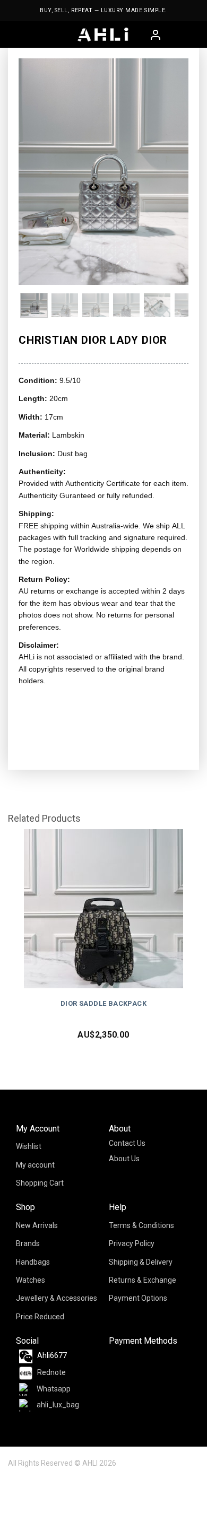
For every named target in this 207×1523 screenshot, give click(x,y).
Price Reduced (40, 1316)
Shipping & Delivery (140, 1262)
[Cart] (169, 34)
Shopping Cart (40, 1183)
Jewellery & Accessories (56, 1298)
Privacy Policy (131, 1243)
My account (35, 1165)
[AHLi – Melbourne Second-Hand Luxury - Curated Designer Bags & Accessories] (103, 34)
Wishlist (28, 1146)
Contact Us (127, 1143)
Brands (28, 1243)
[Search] (186, 34)
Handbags (33, 1262)
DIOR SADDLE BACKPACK (103, 1003)
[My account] (156, 36)
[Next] (171, 171)
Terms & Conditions (141, 1225)
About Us (124, 1158)
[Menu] (15, 35)
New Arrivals (37, 1225)
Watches (30, 1280)
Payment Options (138, 1298)
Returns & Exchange (142, 1280)
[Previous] (35, 171)
